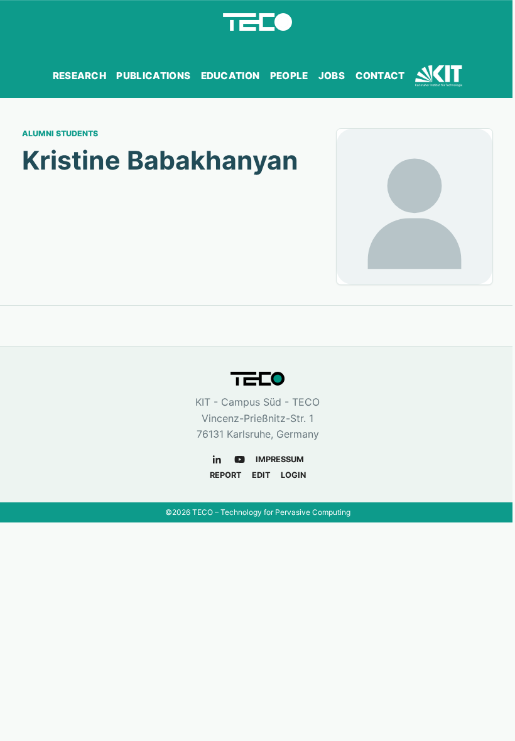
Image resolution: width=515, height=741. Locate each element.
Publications (153, 76)
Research (79, 76)
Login (293, 475)
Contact (380, 76)
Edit (261, 475)
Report (226, 475)
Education (230, 76)
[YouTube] (240, 459)
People (289, 76)
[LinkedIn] (217, 459)
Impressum (280, 459)
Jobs (331, 76)
